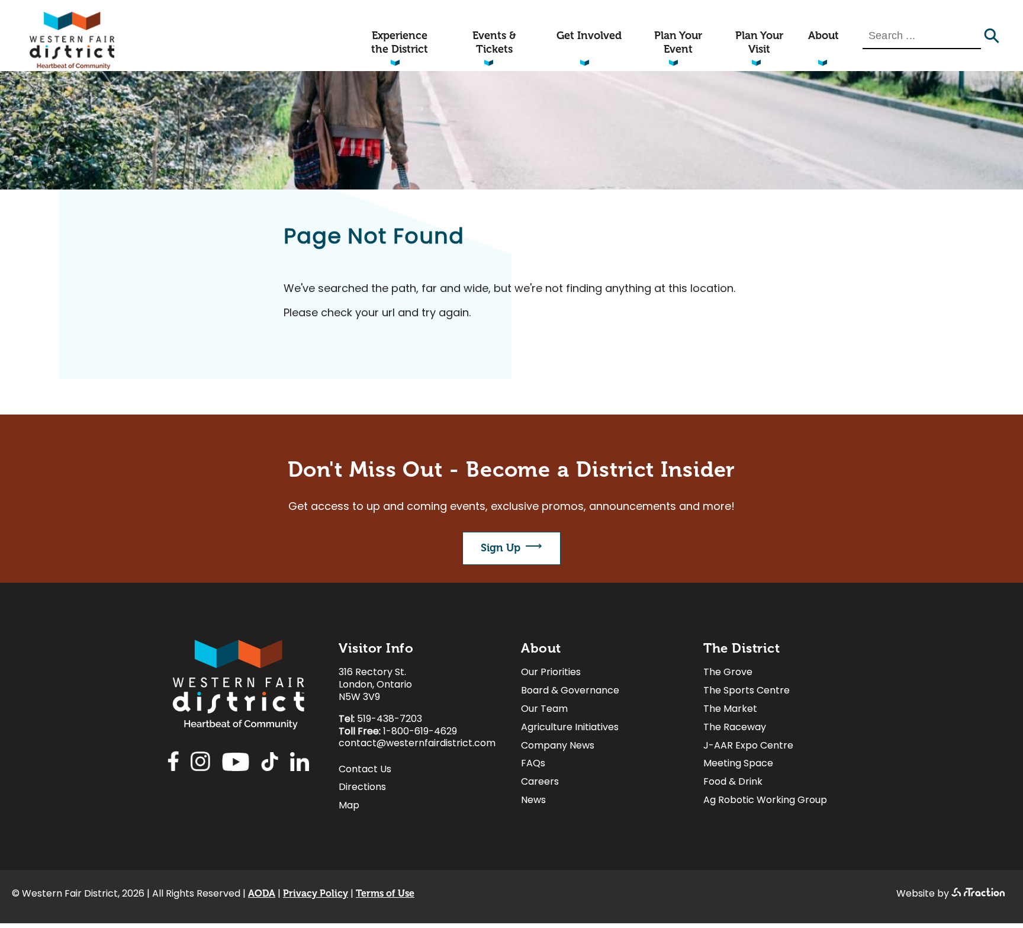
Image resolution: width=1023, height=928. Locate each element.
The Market (730, 710)
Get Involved (589, 35)
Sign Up (500, 548)
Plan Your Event (678, 42)
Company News (557, 747)
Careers (540, 783)
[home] (72, 66)
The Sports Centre (746, 692)
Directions (362, 788)
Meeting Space (738, 765)
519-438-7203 (389, 719)
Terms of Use (385, 893)
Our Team (544, 710)
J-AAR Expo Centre (748, 747)
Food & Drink (733, 783)
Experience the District (399, 42)
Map (349, 807)
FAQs (533, 765)
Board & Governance (570, 692)
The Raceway (734, 729)
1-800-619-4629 (420, 732)
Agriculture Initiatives (570, 729)
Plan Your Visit (759, 42)
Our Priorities (551, 673)
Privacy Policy (315, 893)
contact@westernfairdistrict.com (417, 744)
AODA (261, 893)
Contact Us (365, 771)
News (533, 801)
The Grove (727, 673)
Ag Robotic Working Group (765, 801)
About (823, 35)
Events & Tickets (494, 42)
